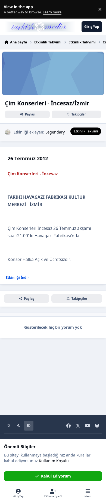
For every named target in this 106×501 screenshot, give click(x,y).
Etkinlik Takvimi (86, 131)
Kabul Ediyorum (56, 476)
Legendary (55, 132)
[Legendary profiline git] (8, 132)
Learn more (10, 9)
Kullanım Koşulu (54, 460)
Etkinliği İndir (17, 277)
